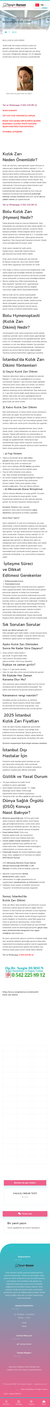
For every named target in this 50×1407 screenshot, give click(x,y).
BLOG (26, 1197)
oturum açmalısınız (32, 1228)
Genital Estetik (25, 1344)
